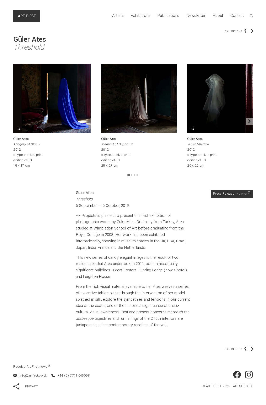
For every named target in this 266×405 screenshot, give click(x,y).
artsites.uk (243, 386)
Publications (168, 15)
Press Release (230, 193)
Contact (237, 15)
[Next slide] (249, 121)
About (218, 15)
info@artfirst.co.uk (33, 375)
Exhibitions (140, 15)
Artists (118, 15)
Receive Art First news (30, 366)
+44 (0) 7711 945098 (74, 375)
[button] (248, 16)
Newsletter (196, 15)
